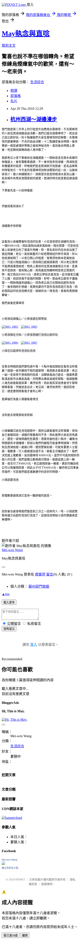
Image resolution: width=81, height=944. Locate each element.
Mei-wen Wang (12, 550)
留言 (49, 574)
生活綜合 (37, 82)
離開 (25, 935)
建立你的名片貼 (10, 868)
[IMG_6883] (10, 326)
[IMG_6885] (29, 326)
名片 (13, 101)
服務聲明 (46, 884)
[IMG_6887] (29, 342)
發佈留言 (9, 628)
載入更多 (9, 602)
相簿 (13, 90)
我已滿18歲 (10, 935)
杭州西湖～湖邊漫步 (33, 119)
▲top (6, 594)
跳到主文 (9, 45)
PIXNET (20, 879)
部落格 (15, 96)
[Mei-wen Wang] (3, 864)
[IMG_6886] (10, 342)
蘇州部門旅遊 (39, 586)
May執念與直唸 (26, 33)
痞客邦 (40, 574)
